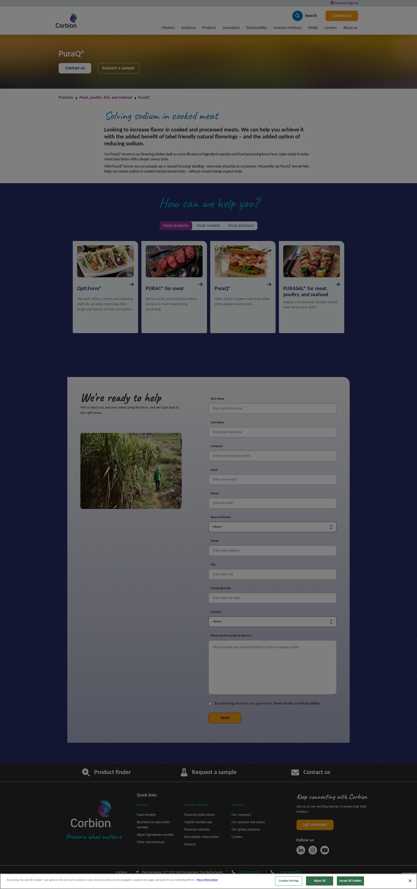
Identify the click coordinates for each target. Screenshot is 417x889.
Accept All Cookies (350, 880)
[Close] (410, 881)
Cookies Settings (289, 880)
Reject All (319, 880)
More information (207, 880)
